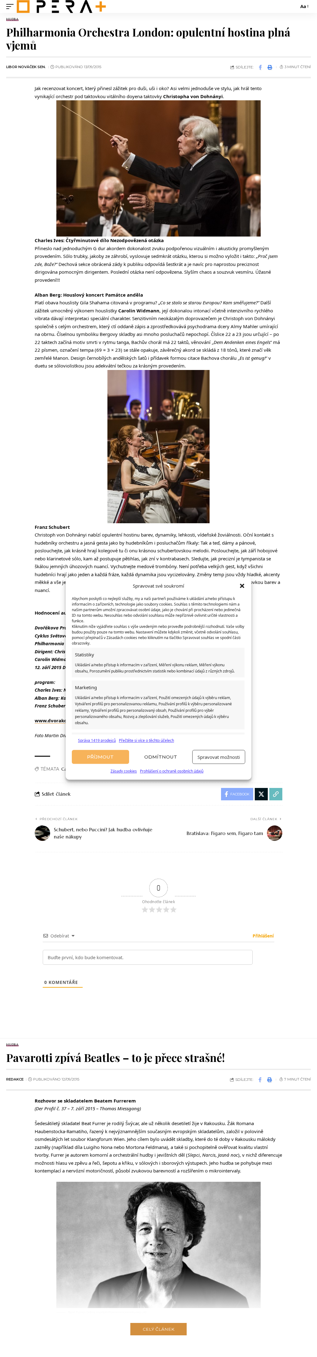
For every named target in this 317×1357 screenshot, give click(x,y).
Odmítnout (160, 757)
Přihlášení (262, 936)
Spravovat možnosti (219, 757)
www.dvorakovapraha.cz (63, 720)
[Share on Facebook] (260, 67)
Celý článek (158, 1329)
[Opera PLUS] (61, 6)
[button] (242, 586)
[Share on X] (261, 794)
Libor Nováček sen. (26, 67)
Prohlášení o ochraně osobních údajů (171, 771)
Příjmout (100, 757)
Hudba (12, 19)
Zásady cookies (124, 771)
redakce (15, 1079)
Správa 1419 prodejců (97, 740)
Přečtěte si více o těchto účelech (146, 740)
